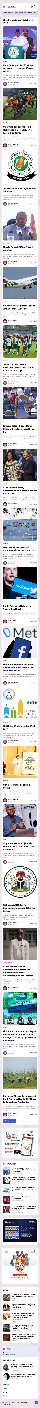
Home (5, 1389)
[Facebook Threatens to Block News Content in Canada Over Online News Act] (20, 642)
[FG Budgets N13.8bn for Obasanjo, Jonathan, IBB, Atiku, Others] (20, 882)
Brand (5, 61)
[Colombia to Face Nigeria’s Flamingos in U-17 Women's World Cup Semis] (20, 104)
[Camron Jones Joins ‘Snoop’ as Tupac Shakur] (6, 1200)
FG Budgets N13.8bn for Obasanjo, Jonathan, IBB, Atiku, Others (19, 908)
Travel (5, 184)
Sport (5, 123)
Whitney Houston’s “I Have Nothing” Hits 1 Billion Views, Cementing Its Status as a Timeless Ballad (24, 1336)
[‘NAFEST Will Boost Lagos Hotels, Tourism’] (20, 165)
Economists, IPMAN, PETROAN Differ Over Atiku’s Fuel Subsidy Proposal (23, 1178)
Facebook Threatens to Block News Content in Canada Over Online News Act (18, 667)
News (4, 901)
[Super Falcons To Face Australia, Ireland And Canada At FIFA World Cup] (20, 341)
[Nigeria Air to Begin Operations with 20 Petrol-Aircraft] (20, 283)
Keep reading (33, 84)
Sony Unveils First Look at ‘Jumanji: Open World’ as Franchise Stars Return (23, 1296)
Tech (4, 602)
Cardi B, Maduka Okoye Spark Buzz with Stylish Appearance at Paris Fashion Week (23, 1306)
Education (6, 243)
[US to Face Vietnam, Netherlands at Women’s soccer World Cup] (20, 465)
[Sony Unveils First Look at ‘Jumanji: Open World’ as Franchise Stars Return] (6, 1297)
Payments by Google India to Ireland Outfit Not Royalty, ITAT (19, 549)
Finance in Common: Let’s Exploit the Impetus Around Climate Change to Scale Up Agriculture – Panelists (20, 1036)
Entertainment (7, 962)
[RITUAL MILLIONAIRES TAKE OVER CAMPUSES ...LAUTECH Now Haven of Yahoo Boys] (6, 1367)
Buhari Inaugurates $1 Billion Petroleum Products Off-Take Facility (18, 68)
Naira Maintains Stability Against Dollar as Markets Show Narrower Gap (23, 1189)
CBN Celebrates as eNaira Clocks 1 (16, 786)
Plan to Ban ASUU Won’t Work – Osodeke (19, 249)
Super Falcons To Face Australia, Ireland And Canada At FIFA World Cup (19, 367)
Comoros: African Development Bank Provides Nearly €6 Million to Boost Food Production (19, 1099)
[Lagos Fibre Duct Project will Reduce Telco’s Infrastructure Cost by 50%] (20, 820)
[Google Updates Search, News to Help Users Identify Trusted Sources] (6, 1376)
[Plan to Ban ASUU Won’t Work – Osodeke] (20, 224)
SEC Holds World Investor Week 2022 (19, 728)
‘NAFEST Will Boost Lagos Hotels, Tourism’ (20, 190)
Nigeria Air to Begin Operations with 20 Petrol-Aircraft (19, 307)
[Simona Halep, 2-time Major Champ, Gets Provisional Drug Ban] (20, 403)
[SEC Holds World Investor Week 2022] (20, 703)
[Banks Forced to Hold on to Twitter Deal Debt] (20, 583)
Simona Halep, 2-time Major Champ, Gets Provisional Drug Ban (18, 429)
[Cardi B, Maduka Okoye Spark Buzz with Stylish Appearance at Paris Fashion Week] (6, 1307)
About (5, 1392)
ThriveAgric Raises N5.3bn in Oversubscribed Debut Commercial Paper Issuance (24, 1170)
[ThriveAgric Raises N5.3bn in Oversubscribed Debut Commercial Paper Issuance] (6, 1171)
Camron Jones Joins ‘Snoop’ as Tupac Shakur (22, 1198)
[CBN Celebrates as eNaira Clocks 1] (20, 762)
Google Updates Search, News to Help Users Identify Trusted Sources (23, 1375)
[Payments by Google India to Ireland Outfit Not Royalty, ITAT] (20, 524)
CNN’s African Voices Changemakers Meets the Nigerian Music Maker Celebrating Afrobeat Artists (18, 971)
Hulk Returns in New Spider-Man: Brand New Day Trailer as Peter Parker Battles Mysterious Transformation (23, 1316)
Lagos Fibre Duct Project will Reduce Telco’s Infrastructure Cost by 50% (18, 846)
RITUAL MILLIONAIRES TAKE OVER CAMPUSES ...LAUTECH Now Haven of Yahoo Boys (23, 1366)
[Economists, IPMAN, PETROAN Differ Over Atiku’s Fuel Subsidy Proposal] (6, 1180)
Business (6, 543)
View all (35, 1163)
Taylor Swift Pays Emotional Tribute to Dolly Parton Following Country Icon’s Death (24, 1208)
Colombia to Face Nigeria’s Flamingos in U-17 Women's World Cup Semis (17, 130)
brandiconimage (7, 1404)
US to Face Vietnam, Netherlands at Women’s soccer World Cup (20, 490)
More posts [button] (8, 1121)
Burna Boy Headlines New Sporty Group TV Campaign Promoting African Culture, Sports (23, 1327)
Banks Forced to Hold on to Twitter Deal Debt (17, 607)
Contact (5, 1396)
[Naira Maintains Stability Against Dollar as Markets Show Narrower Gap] (6, 1190)
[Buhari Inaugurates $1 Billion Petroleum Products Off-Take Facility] (20, 42)
